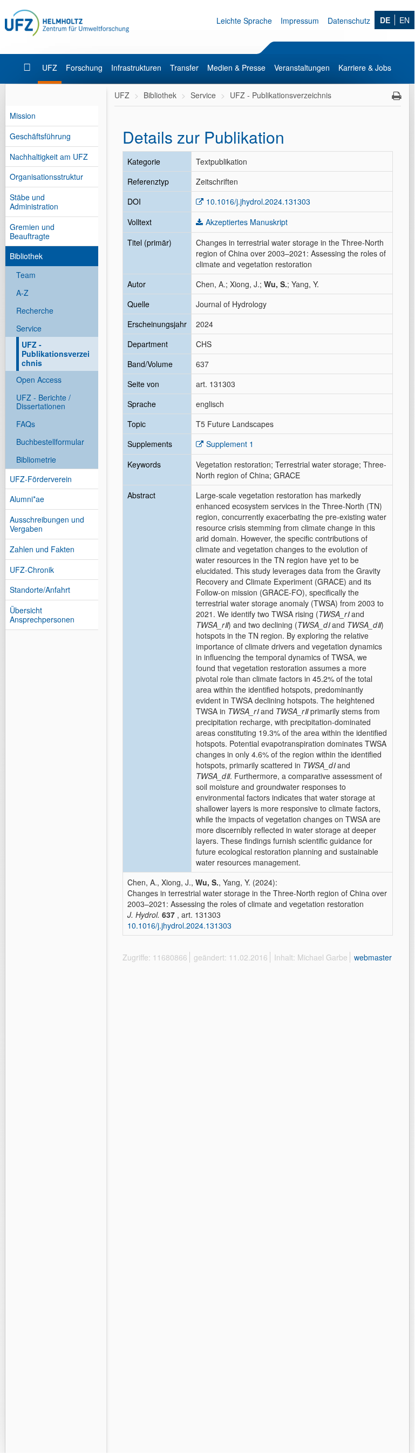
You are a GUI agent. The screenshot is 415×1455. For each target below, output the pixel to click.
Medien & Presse (236, 67)
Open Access (39, 379)
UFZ (49, 67)
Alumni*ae (27, 498)
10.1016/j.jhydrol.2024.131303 (258, 201)
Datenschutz (349, 20)
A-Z (22, 292)
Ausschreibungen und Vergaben (47, 524)
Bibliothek (26, 256)
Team (26, 274)
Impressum (300, 20)
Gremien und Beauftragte (32, 231)
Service (29, 328)
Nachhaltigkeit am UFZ (49, 156)
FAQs (25, 423)
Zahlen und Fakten (42, 549)
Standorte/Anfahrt (40, 589)
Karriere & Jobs (364, 67)
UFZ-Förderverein (41, 478)
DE (385, 20)
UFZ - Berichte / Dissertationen (43, 402)
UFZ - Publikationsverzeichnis (56, 353)
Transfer (184, 67)
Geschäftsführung (40, 136)
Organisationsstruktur (46, 176)
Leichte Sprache (244, 20)
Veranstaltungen (302, 67)
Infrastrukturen (136, 67)
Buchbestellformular (50, 441)
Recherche (34, 310)
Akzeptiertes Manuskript (247, 221)
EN (404, 20)
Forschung (84, 67)
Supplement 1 (230, 443)
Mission (23, 115)
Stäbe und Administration (34, 202)
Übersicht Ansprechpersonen (42, 615)
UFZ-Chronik (32, 569)
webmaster (373, 957)
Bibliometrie (36, 459)
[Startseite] (28, 67)
